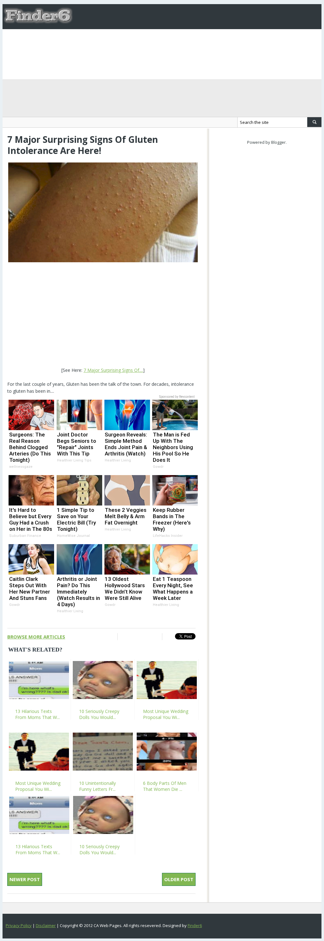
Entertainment (288, 41)
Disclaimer (46, 925)
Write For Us (118, 41)
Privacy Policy (19, 925)
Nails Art (154, 41)
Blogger (278, 142)
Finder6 (195, 925)
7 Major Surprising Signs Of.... (113, 370)
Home (86, 41)
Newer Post (24, 879)
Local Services (97, 66)
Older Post (178, 879)
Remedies (247, 41)
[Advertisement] (103, 315)
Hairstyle (215, 41)
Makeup (184, 41)
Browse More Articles (36, 636)
